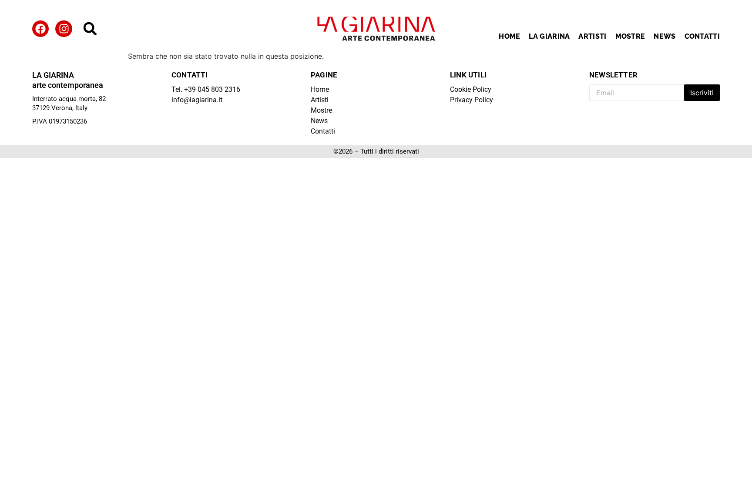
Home (509, 36)
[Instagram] (63, 28)
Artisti (592, 36)
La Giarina (549, 36)
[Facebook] (40, 28)
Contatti (702, 36)
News (664, 36)
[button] (90, 29)
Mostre (630, 36)
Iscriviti (702, 92)
